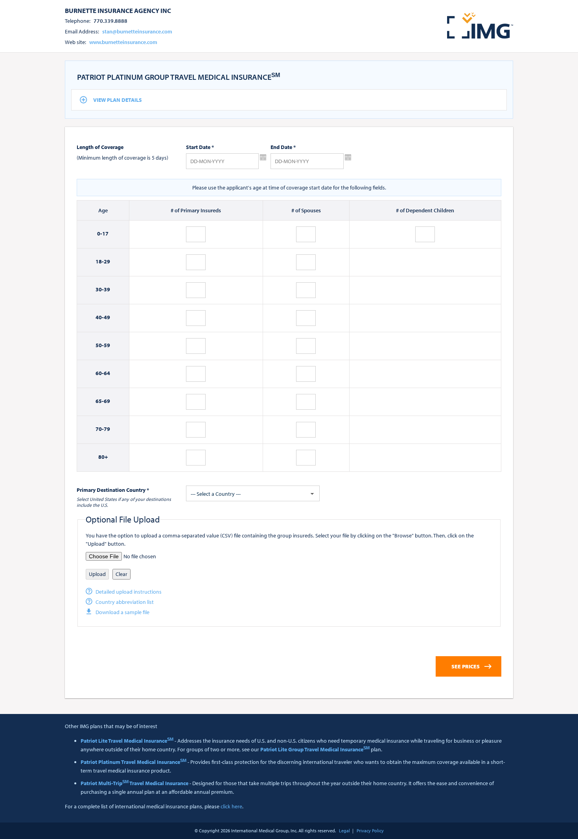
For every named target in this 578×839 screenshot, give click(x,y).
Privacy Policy (370, 830)
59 (107, 345)
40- (100, 317)
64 (107, 373)
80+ (103, 456)
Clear (121, 574)
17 (105, 233)
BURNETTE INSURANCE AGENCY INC (118, 10)
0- (99, 233)
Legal (344, 830)
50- (100, 345)
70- (100, 428)
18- (100, 261)
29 (107, 261)
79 (107, 428)
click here (231, 806)
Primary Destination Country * (113, 489)
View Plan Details (117, 99)
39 (107, 289)
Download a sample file (122, 612)
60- (100, 373)
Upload (97, 574)
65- (100, 401)
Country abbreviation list (125, 601)
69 (107, 401)
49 (107, 317)
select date (263, 158)
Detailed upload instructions (129, 591)
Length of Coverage (100, 147)
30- (100, 289)
